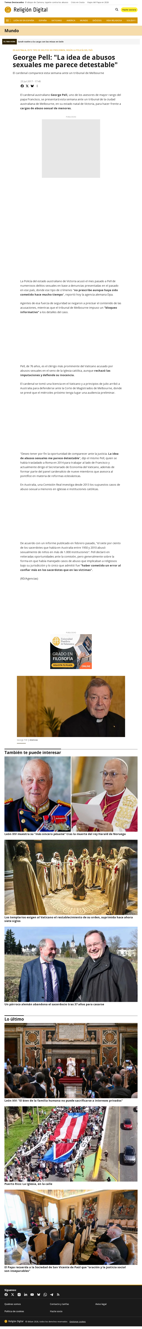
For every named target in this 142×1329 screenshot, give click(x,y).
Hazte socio (56, 1311)
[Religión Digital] (26, 10)
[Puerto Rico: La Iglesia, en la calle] (71, 1144)
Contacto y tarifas (59, 1304)
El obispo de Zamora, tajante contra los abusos (46, 2)
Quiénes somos (12, 1304)
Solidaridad (133, 20)
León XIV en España (23, 20)
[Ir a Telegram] (52, 1294)
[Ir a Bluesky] (39, 1294)
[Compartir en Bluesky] (32, 86)
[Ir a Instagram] (19, 1294)
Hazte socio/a (129, 9)
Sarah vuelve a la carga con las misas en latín (41, 41)
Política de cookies (14, 1311)
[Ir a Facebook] (6, 1294)
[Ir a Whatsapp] (46, 1294)
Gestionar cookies (77, 1321)
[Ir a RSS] (59, 1294)
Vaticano (56, 20)
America (71, 20)
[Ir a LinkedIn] (26, 1294)
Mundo (84, 20)
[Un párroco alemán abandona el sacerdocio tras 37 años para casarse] (71, 964)
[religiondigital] (13, 1321)
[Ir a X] (13, 1294)
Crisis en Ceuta (77, 2)
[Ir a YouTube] (33, 1294)
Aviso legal (100, 1304)
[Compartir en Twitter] (27, 86)
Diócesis (97, 20)
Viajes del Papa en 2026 (98, 2)
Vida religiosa (114, 20)
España (43, 20)
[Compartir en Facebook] (22, 86)
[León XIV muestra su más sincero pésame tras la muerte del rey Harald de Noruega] (71, 794)
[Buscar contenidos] (116, 10)
